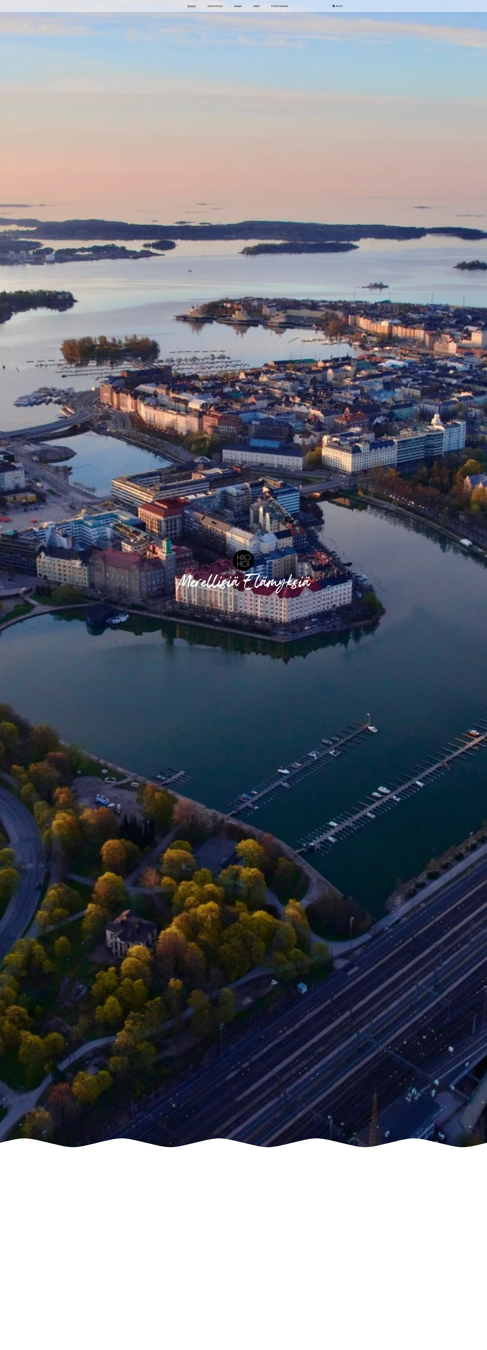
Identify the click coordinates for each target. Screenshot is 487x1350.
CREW (256, 6)
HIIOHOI (191, 6)
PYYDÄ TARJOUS (279, 6)
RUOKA (238, 6)
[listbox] (338, 6)
